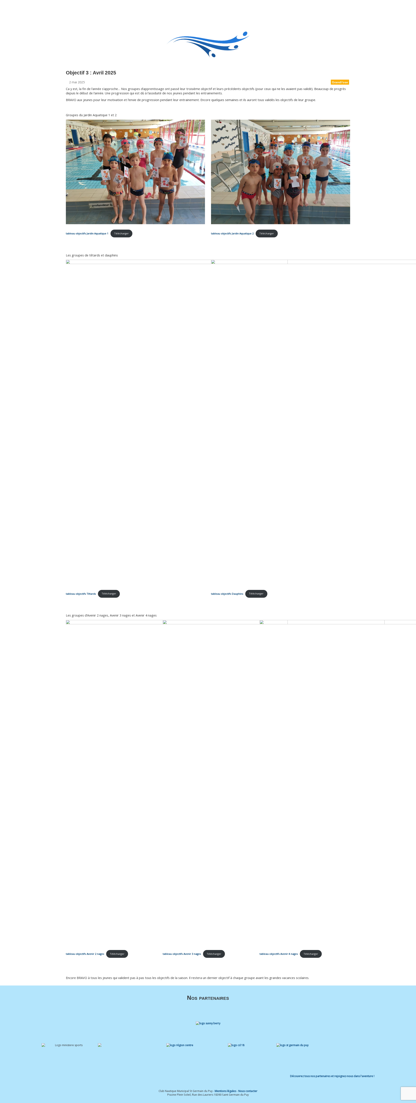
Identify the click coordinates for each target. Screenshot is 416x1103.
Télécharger (121, 233)
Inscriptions (267, 9)
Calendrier (286, 9)
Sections (225, 9)
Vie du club (305, 9)
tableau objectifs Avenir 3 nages (182, 953)
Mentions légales (225, 1091)
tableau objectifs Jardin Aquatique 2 (232, 233)
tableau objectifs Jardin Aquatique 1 (87, 233)
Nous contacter (247, 1091)
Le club (205, 9)
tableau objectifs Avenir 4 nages (279, 953)
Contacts (327, 9)
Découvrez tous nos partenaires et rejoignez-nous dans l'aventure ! (332, 1076)
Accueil (191, 9)
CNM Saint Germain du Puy (69, 9)
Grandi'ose (340, 82)
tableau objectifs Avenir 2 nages (85, 953)
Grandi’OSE (247, 9)
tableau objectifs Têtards (81, 593)
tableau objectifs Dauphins (227, 593)
